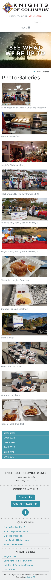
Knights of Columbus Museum (18, 565)
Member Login (35, 16)
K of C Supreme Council (16, 531)
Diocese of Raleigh (13, 535)
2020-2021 (9, 442)
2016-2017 (9, 456)
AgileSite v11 (30, 577)
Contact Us (25, 497)
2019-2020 (9, 447)
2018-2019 (9, 452)
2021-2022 (9, 437)
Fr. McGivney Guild (13, 544)
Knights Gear (10, 556)
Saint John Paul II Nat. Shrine (18, 560)
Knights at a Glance (18, 16)
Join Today (9, 569)
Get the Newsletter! (25, 503)
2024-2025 (9, 433)
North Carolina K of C (15, 527)
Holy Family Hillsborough (16, 540)
